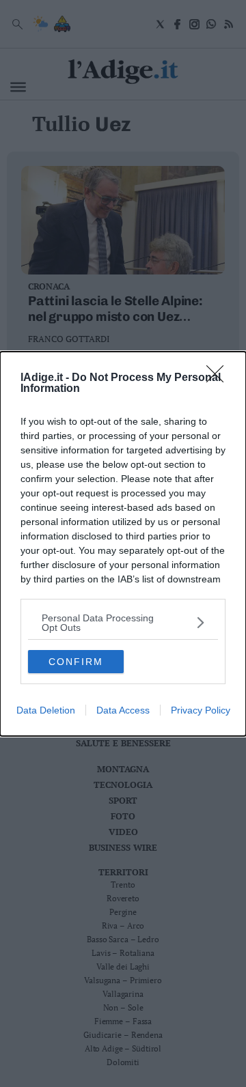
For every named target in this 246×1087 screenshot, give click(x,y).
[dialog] (123, 544)
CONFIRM (76, 661)
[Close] (219, 378)
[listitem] (123, 622)
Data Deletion (45, 710)
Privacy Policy (200, 710)
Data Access (123, 710)
